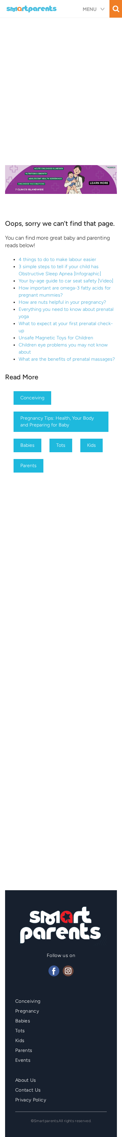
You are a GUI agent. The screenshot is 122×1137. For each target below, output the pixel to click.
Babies (27, 445)
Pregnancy (27, 1011)
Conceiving (32, 398)
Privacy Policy (30, 1100)
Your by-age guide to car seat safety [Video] (66, 281)
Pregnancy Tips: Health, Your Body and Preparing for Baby (57, 421)
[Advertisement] (61, 89)
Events (22, 1060)
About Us (25, 1080)
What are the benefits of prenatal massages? (67, 359)
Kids (91, 445)
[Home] (32, 9)
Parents (28, 465)
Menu (90, 9)
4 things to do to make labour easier (57, 259)
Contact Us (28, 1090)
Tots (60, 445)
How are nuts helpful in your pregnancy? (62, 302)
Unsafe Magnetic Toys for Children (56, 338)
